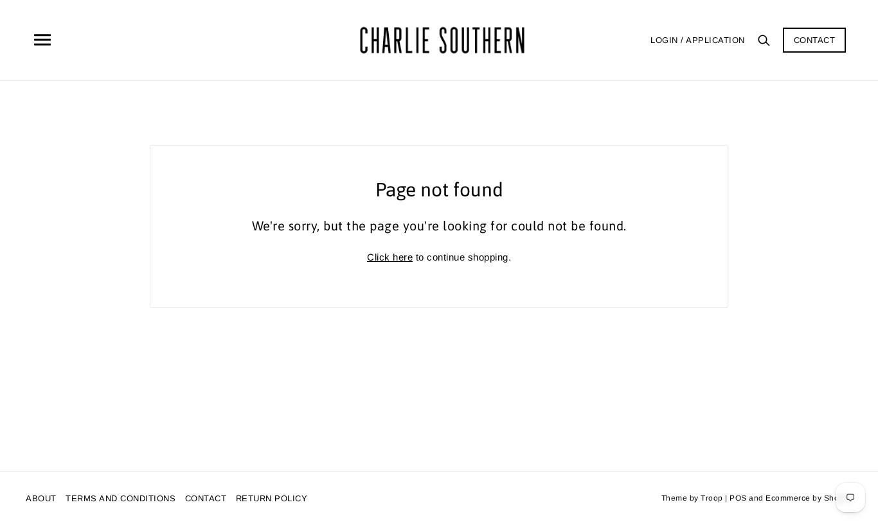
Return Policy (272, 498)
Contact (815, 40)
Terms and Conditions (120, 498)
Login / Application (697, 40)
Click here (390, 257)
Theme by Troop (692, 498)
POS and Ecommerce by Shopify (791, 498)
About (41, 498)
